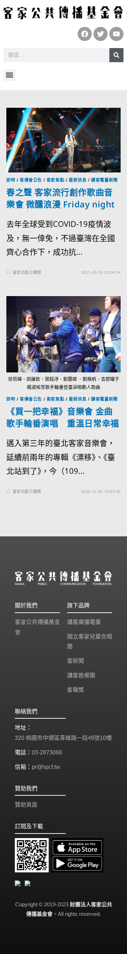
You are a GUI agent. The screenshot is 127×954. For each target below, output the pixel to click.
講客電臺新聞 (104, 180)
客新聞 (75, 661)
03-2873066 (47, 752)
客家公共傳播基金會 (37, 627)
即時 (10, 180)
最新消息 (77, 180)
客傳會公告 (31, 180)
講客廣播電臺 (84, 622)
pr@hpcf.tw (46, 767)
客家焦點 (55, 180)
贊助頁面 (26, 805)
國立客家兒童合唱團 (89, 642)
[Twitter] (100, 34)
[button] (9, 75)
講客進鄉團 (81, 675)
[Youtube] (116, 34)
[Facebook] (85, 34)
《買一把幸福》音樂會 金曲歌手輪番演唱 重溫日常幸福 (62, 417)
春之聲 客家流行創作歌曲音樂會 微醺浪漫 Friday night (60, 198)
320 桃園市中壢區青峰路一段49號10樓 (63, 738)
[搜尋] (116, 55)
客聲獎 (75, 690)
